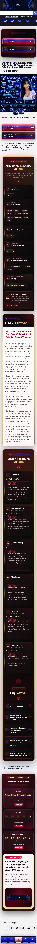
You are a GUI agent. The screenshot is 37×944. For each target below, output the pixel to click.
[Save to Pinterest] (22, 928)
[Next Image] (35, 93)
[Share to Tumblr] (34, 928)
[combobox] (16, 13)
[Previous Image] (1, 93)
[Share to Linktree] (17, 928)
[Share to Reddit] (28, 928)
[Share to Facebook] (11, 928)
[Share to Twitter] (5, 928)
